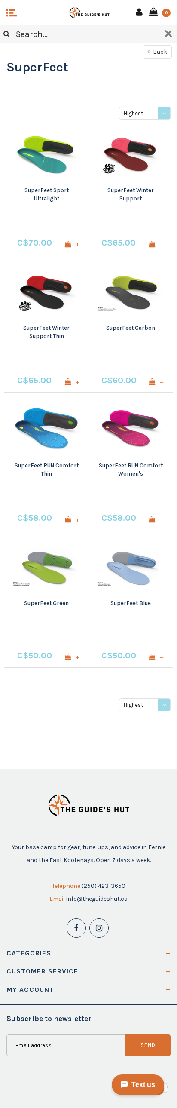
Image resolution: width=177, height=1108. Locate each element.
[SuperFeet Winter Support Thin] (46, 293)
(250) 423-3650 (103, 886)
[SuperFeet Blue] (130, 568)
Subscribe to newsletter (49, 1018)
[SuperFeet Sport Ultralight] (46, 155)
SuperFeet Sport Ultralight (46, 194)
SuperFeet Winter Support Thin (46, 332)
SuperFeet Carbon (130, 328)
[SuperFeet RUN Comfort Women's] (130, 430)
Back (159, 51)
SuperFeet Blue (130, 603)
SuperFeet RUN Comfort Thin (47, 469)
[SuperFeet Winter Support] (130, 155)
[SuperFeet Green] (46, 568)
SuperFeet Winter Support (130, 194)
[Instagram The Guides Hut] (99, 928)
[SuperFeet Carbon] (130, 293)
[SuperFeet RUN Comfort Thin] (46, 430)
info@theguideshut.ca (97, 898)
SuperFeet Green (46, 603)
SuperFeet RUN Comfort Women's (131, 469)
